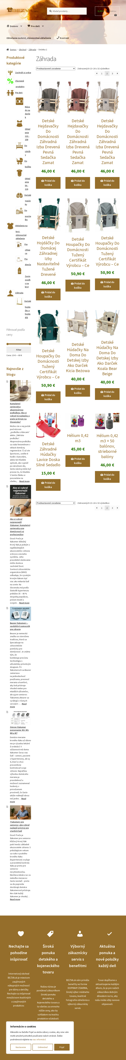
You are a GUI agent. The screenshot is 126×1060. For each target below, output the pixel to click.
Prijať (61, 1047)
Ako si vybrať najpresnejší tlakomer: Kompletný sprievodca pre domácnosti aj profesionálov (20, 527)
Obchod (22, 49)
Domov (14, 26)
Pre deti (35, 26)
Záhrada (32, 49)
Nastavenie (21, 1047)
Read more (24, 481)
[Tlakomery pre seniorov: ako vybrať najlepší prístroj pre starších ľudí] (20, 812)
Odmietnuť (43, 1047)
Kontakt (64, 38)
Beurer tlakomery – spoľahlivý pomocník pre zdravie (20, 626)
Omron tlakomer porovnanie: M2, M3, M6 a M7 (19, 730)
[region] (40, 1037)
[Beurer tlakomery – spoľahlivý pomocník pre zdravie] (20, 614)
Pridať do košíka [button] (50, 183)
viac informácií (39, 1039)
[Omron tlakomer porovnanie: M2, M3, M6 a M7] (20, 718)
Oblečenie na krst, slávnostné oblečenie (28, 38)
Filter (18, 349)
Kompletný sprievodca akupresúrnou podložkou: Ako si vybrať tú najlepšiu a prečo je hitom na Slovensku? (20, 412)
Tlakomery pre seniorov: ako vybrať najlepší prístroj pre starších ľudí (20, 826)
